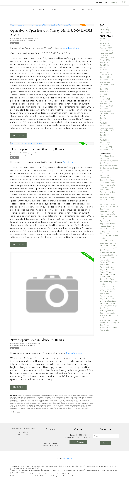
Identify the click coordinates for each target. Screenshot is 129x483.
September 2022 (107, 130)
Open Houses (105, 32)
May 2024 (104, 94)
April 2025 (104, 70)
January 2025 (106, 77)
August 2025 (105, 60)
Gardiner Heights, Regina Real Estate (31, 398)
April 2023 (104, 123)
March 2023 (105, 125)
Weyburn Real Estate (43, 408)
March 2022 (105, 142)
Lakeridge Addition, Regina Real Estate (59, 402)
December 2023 (106, 106)
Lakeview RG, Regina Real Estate (80, 402)
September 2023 (107, 113)
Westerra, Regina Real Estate (29, 408)
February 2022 (106, 145)
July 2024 (104, 89)
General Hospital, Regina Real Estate (53, 398)
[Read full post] (52, 26)
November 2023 (106, 109)
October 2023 (105, 111)
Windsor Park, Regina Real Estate (79, 408)
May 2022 (104, 137)
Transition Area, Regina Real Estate (31, 406)
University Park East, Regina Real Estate (52, 406)
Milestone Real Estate (23, 403)
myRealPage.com (68, 458)
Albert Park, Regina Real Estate (26, 395)
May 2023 (104, 121)
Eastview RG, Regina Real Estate (75, 397)
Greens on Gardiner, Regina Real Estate (50, 400)
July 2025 (104, 63)
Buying (55, 10)
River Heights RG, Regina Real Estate (36, 405)
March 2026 (105, 46)
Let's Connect (78, 442)
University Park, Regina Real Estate (73, 406)
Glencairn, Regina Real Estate (25, 40)
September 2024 (107, 84)
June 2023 (104, 118)
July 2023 (104, 116)
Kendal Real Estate (43, 402)
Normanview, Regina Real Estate (39, 403)
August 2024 (105, 87)
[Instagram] (125, 3)
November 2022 (106, 128)
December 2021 (106, 147)
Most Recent (105, 38)
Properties (42, 10)
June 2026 (104, 43)
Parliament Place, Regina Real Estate (78, 403)
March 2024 (105, 99)
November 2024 (106, 80)
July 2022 (104, 133)
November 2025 (106, 53)
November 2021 (106, 150)
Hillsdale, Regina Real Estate (29, 402)
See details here (71, 48)
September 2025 (107, 58)
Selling (72, 10)
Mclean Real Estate (107, 253)
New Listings (105, 30)
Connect (114, 3)
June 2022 (104, 135)
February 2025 (106, 75)
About (90, 10)
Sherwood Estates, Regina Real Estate (74, 405)
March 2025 (105, 72)
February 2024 (106, 101)
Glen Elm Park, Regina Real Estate (73, 398)
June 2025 (104, 65)
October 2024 (105, 82)
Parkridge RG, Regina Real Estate (58, 403)
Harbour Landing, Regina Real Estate (71, 400)
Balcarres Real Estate (61, 395)
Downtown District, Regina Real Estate (55, 397)
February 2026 (106, 48)
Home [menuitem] (32, 10)
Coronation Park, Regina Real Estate (34, 397)
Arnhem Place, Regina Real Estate (45, 395)
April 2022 (104, 140)
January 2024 (105, 104)
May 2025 (104, 67)
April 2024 (104, 96)
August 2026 (105, 41)
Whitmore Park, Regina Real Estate (59, 408)
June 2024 (104, 92)
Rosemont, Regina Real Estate (55, 405)
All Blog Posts (105, 27)
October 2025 (105, 55)
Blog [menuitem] (82, 10)
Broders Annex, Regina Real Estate (77, 395)
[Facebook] (122, 3)
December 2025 (106, 51)
